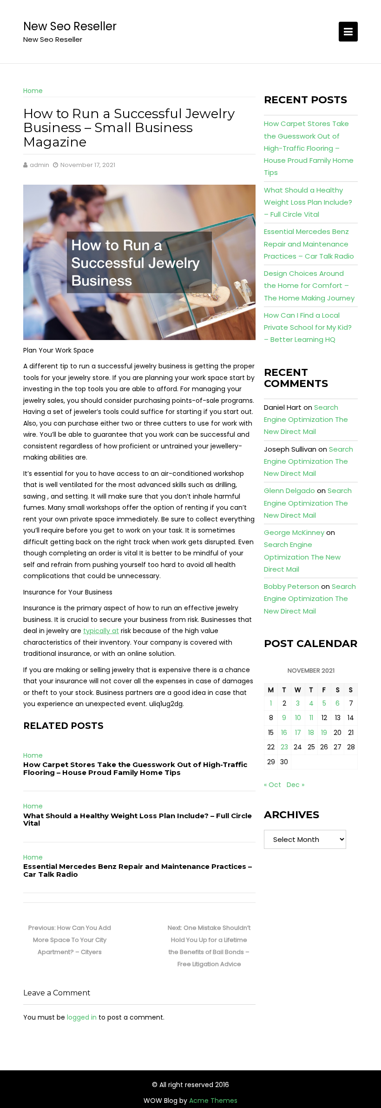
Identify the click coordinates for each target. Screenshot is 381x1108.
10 (298, 717)
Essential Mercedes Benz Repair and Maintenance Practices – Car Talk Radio (137, 870)
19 (324, 732)
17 (298, 732)
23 (284, 747)
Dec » (295, 784)
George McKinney (294, 532)
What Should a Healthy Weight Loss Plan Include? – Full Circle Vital (137, 819)
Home (33, 90)
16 (284, 732)
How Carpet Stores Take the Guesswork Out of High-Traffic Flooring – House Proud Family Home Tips (135, 768)
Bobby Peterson (291, 586)
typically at (101, 630)
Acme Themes (213, 1100)
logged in (82, 1017)
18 (311, 732)
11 (311, 717)
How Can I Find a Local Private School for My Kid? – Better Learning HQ (308, 327)
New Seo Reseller (70, 26)
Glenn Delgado (289, 490)
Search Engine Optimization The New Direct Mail (306, 419)
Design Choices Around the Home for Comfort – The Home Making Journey (309, 285)
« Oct (272, 784)
